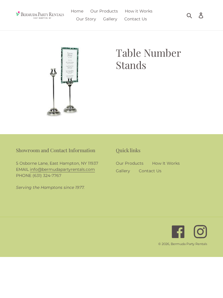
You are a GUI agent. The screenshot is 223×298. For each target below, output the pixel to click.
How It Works (166, 163)
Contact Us (150, 170)
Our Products (129, 163)
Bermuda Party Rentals (189, 244)
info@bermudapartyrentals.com (62, 169)
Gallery (123, 170)
